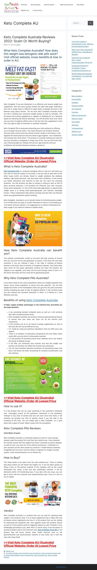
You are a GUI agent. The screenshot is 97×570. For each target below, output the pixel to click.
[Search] (90, 23)
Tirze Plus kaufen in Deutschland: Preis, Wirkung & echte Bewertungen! (82, 44)
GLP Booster (76, 109)
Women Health (77, 135)
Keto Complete (23, 553)
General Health (49, 5)
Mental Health (77, 119)
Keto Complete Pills (11, 171)
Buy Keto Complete (12, 553)
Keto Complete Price (40, 555)
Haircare (75, 112)
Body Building (35, 5)
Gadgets (75, 103)
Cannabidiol (76, 99)
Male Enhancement (66, 5)
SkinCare (24, 5)
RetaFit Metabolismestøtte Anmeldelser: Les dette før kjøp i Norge (82, 76)
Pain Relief (80, 5)
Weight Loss (25, 10)
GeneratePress (61, 567)
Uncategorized (77, 128)
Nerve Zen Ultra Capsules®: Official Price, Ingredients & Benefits (82, 52)
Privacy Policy (37, 10)
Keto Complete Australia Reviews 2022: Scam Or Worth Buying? (29, 39)
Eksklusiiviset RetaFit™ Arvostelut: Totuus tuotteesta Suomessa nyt (81, 68)
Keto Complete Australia (42, 300)
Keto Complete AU (35, 553)
